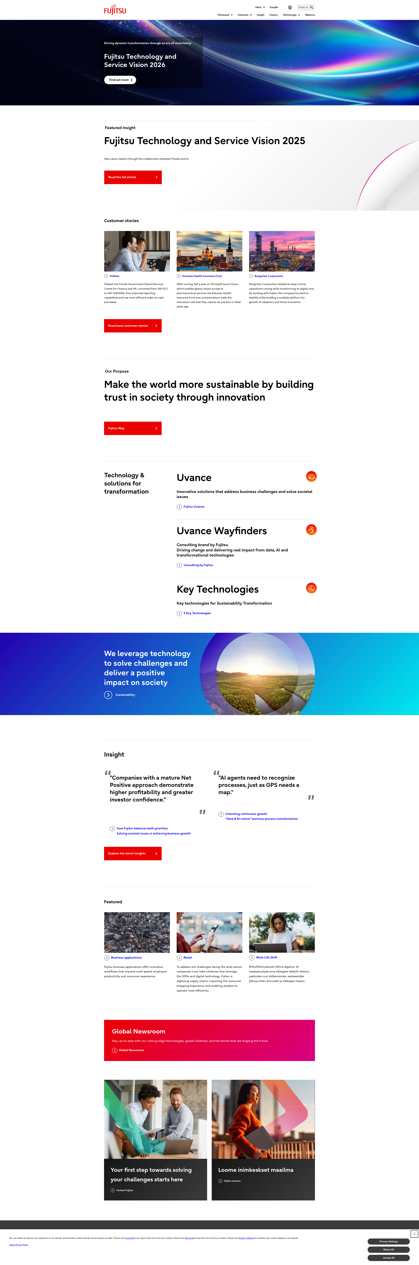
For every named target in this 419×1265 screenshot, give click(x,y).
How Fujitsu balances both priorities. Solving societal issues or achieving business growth (154, 831)
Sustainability (125, 695)
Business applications (126, 957)
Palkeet (114, 276)
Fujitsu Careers (232, 1181)
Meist (258, 7)
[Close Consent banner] (414, 1234)
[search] (311, 7)
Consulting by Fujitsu (198, 565)
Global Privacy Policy (18, 1245)
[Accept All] (130, 1238)
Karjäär (274, 7)
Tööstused (223, 15)
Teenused (243, 15)
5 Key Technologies (197, 613)
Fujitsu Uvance (194, 506)
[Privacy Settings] (246, 1238)
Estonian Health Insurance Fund (202, 276)
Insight (260, 15)
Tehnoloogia (290, 15)
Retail (188, 957)
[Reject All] (189, 1238)
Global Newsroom (131, 1050)
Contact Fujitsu (124, 1190)
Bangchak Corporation (269, 276)
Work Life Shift (266, 957)
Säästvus (310, 15)
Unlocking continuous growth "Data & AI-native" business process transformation (261, 816)
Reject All (388, 1249)
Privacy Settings (389, 1241)
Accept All (388, 1257)
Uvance (273, 15)
